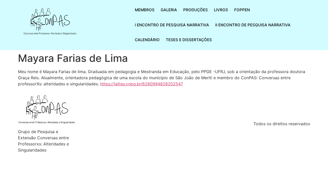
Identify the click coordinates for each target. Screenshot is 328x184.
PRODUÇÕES (195, 9)
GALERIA (169, 9)
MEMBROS (145, 9)
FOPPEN (242, 9)
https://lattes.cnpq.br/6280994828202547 (141, 83)
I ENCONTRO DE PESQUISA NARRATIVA (172, 24)
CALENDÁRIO (147, 39)
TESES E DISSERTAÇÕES (189, 39)
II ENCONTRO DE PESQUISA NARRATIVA (253, 24)
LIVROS (221, 9)
